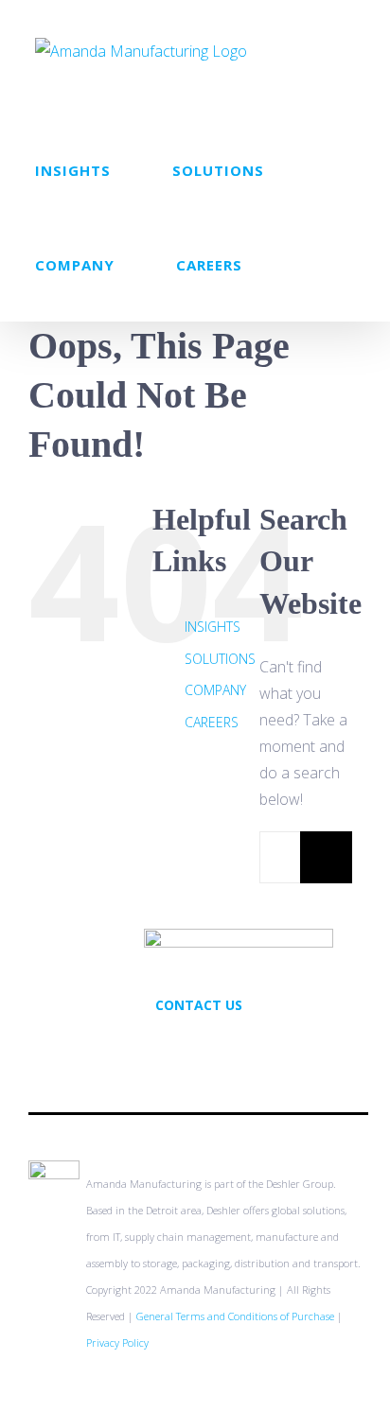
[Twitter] (173, 1046)
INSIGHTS (212, 627)
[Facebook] (198, 1046)
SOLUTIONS (220, 659)
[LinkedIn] (224, 1046)
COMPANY (215, 690)
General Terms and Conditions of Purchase (235, 1316)
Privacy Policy (117, 1342)
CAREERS (212, 722)
